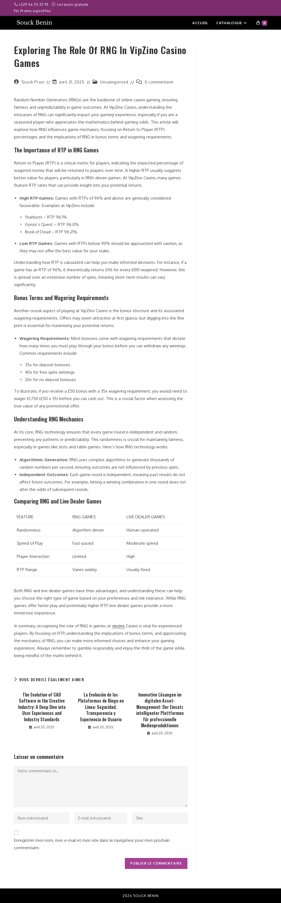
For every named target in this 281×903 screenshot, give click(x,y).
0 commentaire (159, 82)
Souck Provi (32, 82)
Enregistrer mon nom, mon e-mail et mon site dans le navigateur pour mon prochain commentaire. (92, 844)
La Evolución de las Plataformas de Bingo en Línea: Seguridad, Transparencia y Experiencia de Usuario (101, 707)
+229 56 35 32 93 (34, 4)
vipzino (118, 625)
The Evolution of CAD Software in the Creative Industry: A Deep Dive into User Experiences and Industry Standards (42, 707)
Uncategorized (114, 82)
